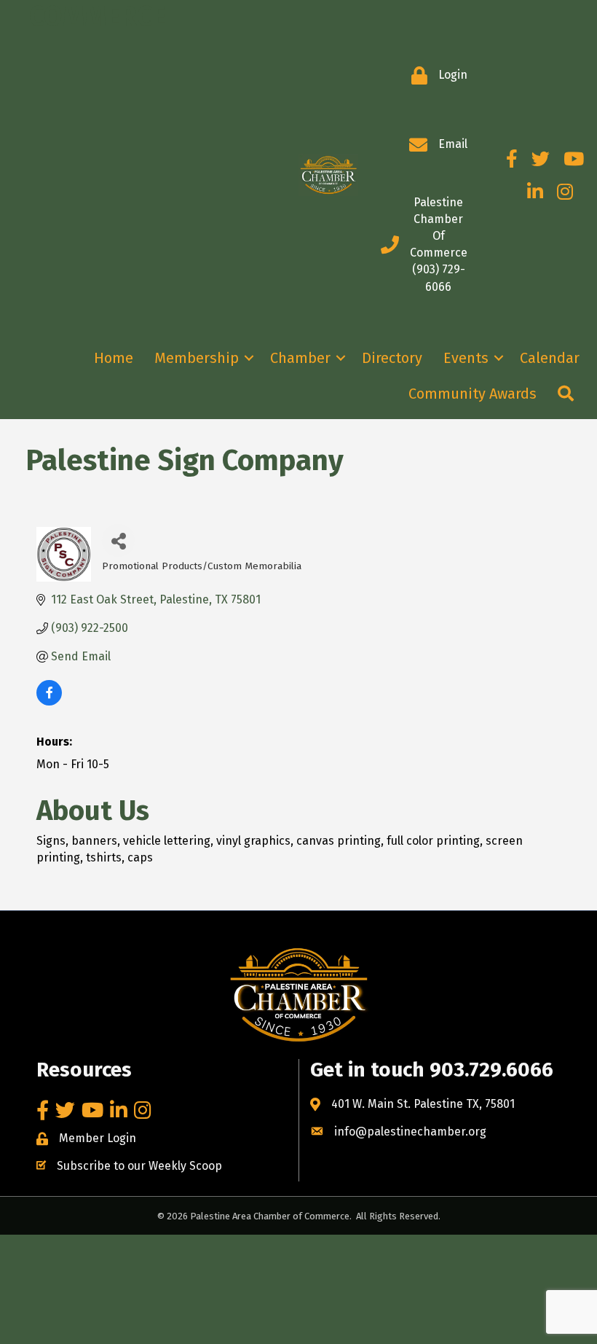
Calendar (550, 358)
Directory (392, 358)
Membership (196, 358)
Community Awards (472, 393)
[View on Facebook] (49, 701)
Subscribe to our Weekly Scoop (139, 1166)
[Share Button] (118, 540)
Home (113, 358)
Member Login (97, 1138)
